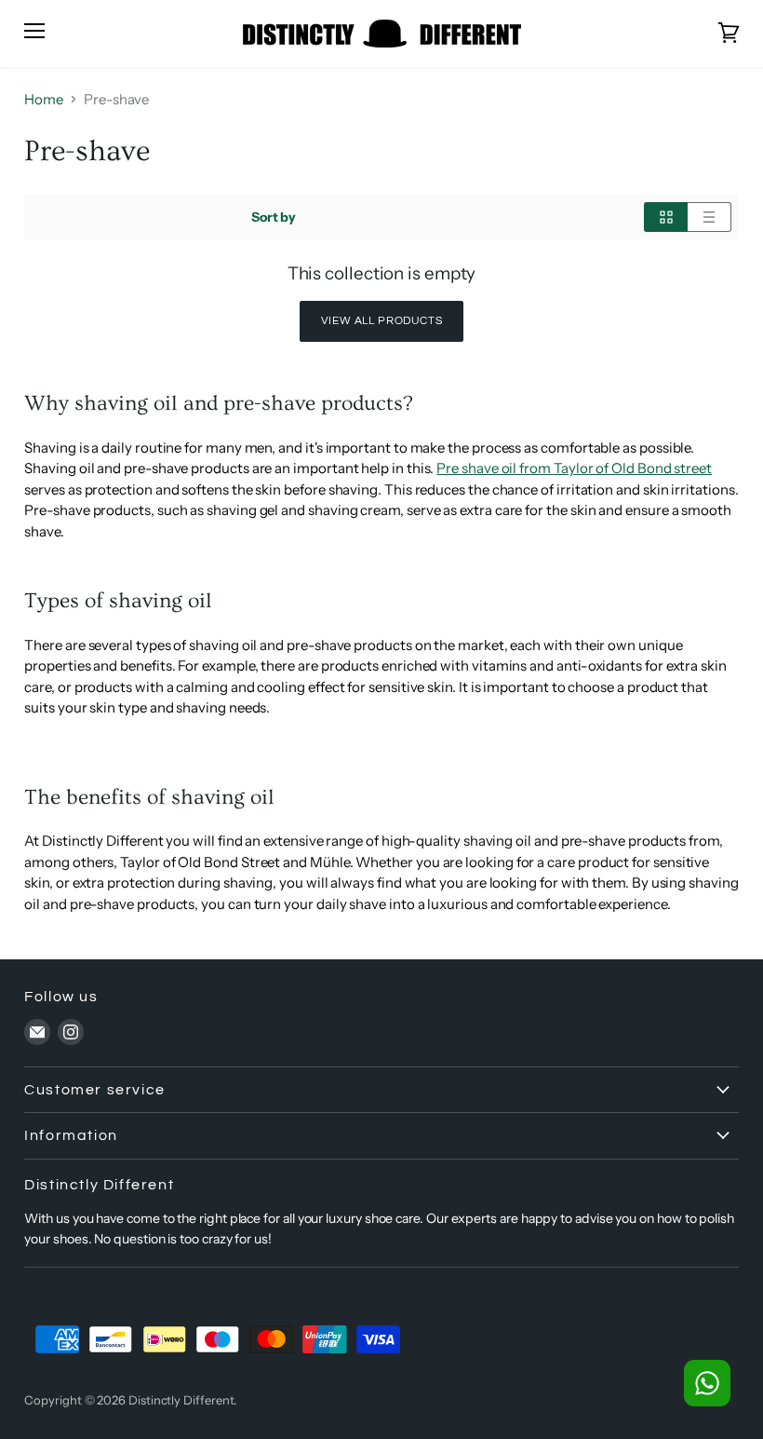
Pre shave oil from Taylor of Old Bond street (574, 468)
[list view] (709, 217)
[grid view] (666, 217)
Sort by (274, 217)
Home (43, 99)
